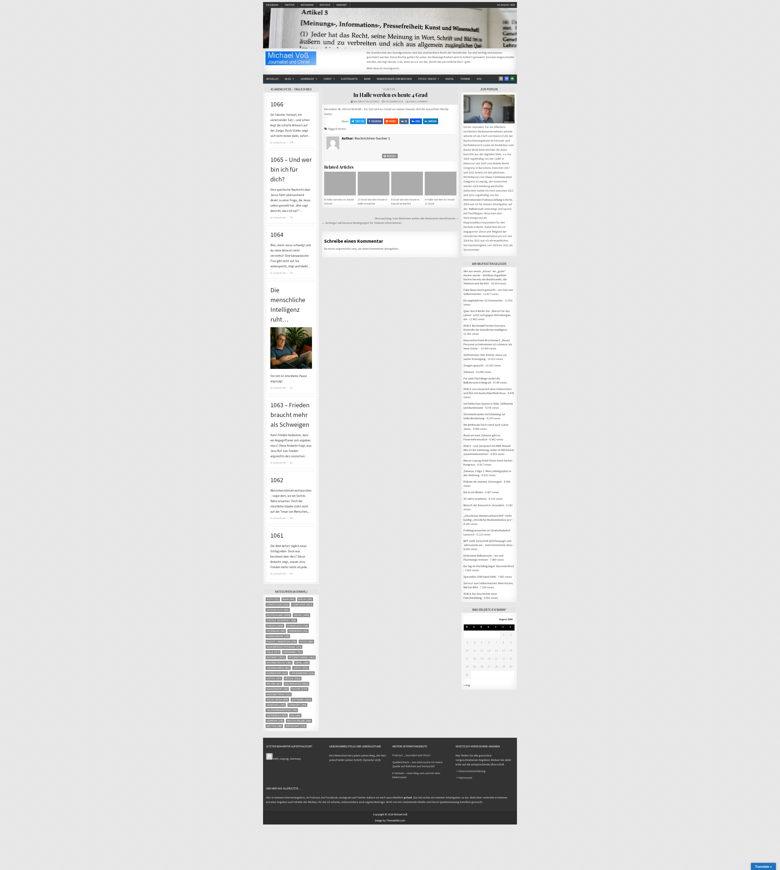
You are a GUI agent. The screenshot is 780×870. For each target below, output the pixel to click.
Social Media (277, 699)
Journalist (307, 79)
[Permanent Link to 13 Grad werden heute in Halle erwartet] (373, 183)
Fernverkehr (278, 636)
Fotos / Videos (427, 79)
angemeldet (343, 248)
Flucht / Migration (281, 641)
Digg (417, 121)
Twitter (290, 5)
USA (295, 715)
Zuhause (469, 372)
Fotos (306, 641)
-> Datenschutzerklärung (470, 771)
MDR (275, 759)
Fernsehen (298, 631)
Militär (274, 684)
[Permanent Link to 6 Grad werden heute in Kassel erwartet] (407, 183)
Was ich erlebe (299, 721)
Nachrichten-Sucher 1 (366, 101)
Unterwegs (277, 715)
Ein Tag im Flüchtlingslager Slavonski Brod (489, 566)
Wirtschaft (296, 726)
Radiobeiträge (279, 694)
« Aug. (467, 685)
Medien (292, 678)
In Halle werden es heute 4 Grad (390, 94)
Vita (479, 79)
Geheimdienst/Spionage (284, 647)
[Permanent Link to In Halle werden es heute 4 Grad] (340, 183)
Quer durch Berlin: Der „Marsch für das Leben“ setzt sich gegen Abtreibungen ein (487, 315)
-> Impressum (464, 777)
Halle (273, 652)
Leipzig (274, 678)
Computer (302, 604)
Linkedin (432, 121)
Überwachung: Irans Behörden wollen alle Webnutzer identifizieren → (417, 218)
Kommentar (277, 673)
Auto (273, 599)
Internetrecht (279, 662)
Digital (449, 79)
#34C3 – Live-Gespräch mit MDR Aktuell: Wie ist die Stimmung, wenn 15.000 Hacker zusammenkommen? (489, 450)
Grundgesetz (391, 68)
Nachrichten (296, 684)
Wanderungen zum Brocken (394, 79)
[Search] (500, 78)
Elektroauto (349, 79)
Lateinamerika (302, 673)
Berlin (305, 599)
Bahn (367, 79)
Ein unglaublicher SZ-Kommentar (483, 300)
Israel (302, 662)
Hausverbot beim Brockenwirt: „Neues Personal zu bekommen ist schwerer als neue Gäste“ (488, 344)
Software (301, 699)
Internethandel (302, 657)
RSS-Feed (325, 5)
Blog (288, 79)
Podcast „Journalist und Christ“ (411, 755)
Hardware (292, 652)
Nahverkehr (277, 689)
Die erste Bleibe (473, 492)
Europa (275, 625)
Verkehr (275, 721)
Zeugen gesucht (473, 365)
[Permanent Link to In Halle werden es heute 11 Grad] (440, 183)
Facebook (272, 5)
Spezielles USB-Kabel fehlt (480, 577)
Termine (465, 79)
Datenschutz (278, 610)
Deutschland (278, 615)
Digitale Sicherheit (281, 620)
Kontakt (342, 5)
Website (391, 156)
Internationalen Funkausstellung (483, 200)
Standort (297, 705)
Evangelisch (297, 625)
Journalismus (278, 668)
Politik (299, 689)
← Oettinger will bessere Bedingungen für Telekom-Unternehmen (362, 223)
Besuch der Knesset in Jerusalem (484, 505)
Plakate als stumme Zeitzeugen (483, 481)
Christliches (277, 604)
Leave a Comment (418, 101)
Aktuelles (272, 79)
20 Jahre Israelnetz (475, 499)
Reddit (392, 121)
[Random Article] (506, 78)
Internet (276, 657)
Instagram (307, 5)
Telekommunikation (282, 710)
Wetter (391, 89)
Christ (328, 79)
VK (406, 121)
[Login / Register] (512, 78)
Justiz (300, 668)
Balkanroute (476, 209)
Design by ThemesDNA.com (390, 820)
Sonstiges (276, 705)
